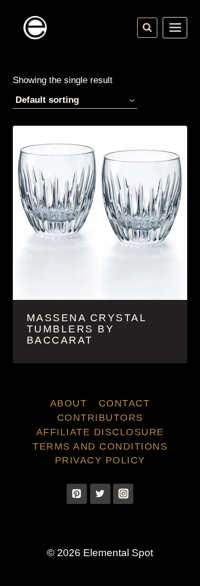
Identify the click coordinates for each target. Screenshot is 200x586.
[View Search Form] (147, 28)
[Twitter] (100, 494)
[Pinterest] (77, 494)
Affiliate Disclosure (100, 432)
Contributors (100, 417)
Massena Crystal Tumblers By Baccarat (87, 329)
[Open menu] (175, 27)
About (68, 403)
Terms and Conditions (100, 446)
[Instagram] (123, 494)
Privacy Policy (100, 460)
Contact (124, 403)
